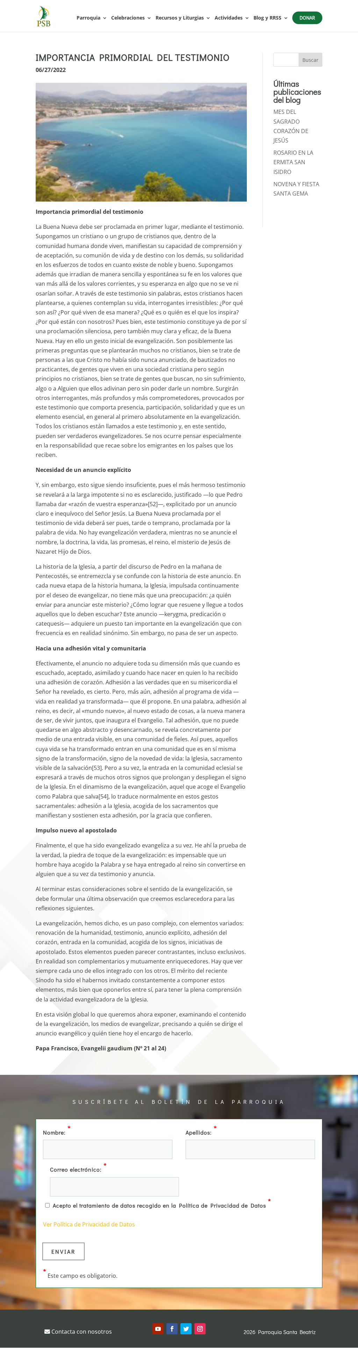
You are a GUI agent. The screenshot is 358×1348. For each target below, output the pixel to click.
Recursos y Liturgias (180, 18)
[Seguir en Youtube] (158, 1328)
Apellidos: (201, 1132)
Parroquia (88, 18)
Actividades (229, 18)
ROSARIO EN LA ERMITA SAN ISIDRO (293, 162)
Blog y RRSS (267, 18)
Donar (307, 17)
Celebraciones (128, 18)
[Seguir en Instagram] (200, 1328)
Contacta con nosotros (81, 1331)
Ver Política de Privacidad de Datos (89, 1224)
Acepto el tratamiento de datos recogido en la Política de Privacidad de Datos (162, 1205)
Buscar (310, 60)
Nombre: (57, 1132)
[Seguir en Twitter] (186, 1328)
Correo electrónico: (78, 1169)
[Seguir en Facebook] (172, 1328)
